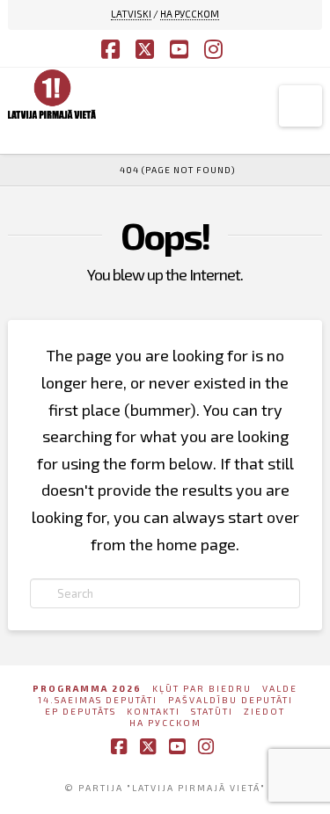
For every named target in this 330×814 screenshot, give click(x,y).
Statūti (212, 711)
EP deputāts (80, 711)
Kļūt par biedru (202, 688)
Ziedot (264, 711)
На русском (165, 722)
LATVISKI (131, 13)
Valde (279, 688)
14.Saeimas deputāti (98, 699)
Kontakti (153, 711)
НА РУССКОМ (189, 13)
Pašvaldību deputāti (230, 699)
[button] (300, 106)
